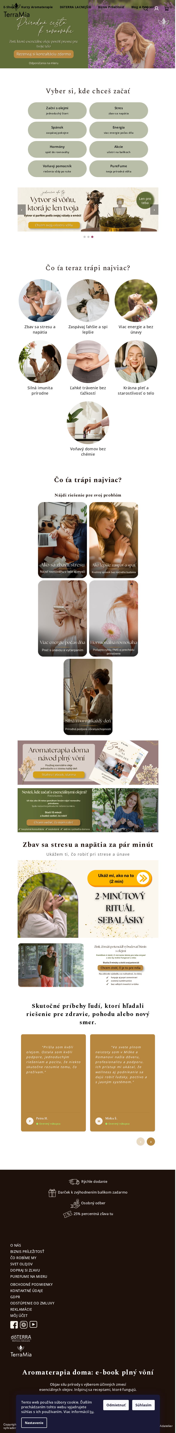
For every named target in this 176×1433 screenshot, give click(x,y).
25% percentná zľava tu (93, 1213)
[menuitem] (37, 7)
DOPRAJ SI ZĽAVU (25, 1270)
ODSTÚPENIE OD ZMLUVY (32, 1303)
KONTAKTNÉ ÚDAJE (26, 1290)
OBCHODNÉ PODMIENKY (31, 1284)
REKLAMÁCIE (21, 1309)
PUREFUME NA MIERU (28, 1276)
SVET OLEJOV (21, 1264)
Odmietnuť (116, 1405)
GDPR (15, 1297)
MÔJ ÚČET (18, 1315)
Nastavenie (34, 1423)
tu (91, 1411)
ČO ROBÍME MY (23, 1257)
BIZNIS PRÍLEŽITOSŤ (27, 1251)
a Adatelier (161, 1426)
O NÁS (15, 1245)
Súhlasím (143, 1405)
